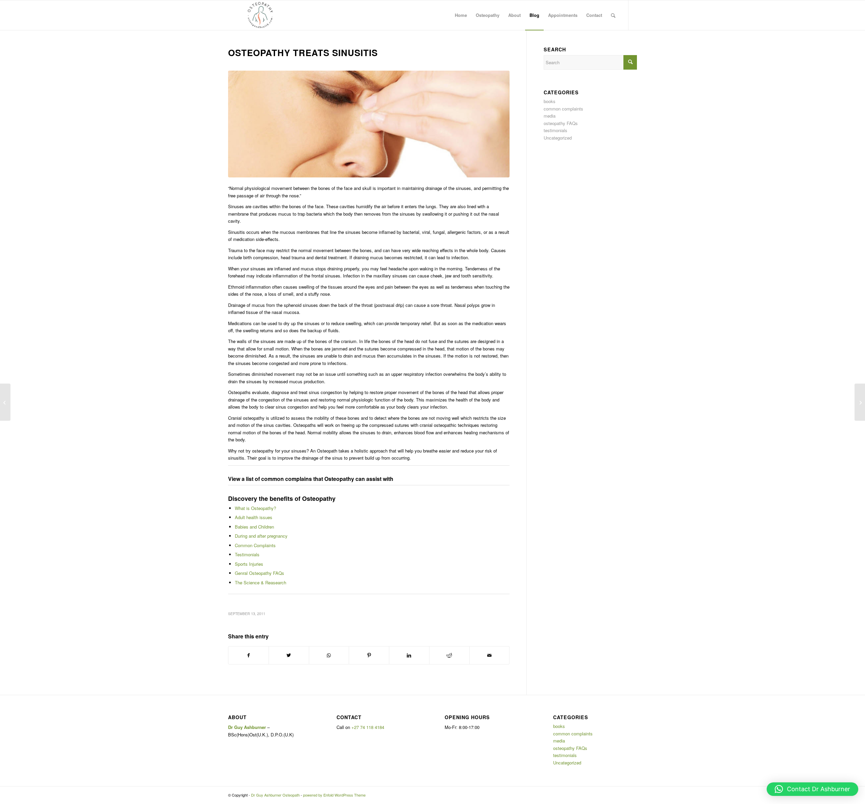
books (549, 101)
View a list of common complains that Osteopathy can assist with (310, 479)
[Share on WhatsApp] (329, 655)
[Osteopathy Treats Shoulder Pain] (5, 402)
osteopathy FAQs (561, 123)
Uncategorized (558, 138)
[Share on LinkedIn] (409, 655)
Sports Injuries (249, 564)
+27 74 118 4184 (367, 727)
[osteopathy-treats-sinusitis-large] (369, 124)
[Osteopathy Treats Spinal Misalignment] (860, 402)
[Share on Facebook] (248, 655)
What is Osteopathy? (255, 508)
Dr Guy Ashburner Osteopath (275, 795)
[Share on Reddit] (449, 655)
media (549, 116)
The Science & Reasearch (260, 582)
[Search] (613, 15)
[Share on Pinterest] (369, 655)
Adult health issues (253, 517)
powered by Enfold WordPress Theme (334, 795)
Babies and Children (254, 526)
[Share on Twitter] (289, 655)
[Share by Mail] (490, 655)
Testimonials (247, 554)
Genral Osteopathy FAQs (259, 573)
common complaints (563, 108)
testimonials (555, 130)
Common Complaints (255, 545)
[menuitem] (460, 15)
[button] (812, 789)
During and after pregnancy (261, 536)
